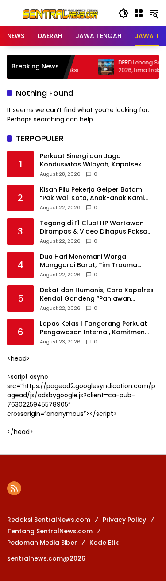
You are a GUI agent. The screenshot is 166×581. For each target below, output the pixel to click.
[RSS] (14, 488)
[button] (123, 13)
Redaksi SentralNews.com (48, 519)
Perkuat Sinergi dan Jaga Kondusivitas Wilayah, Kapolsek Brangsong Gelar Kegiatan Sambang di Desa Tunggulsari (91, 160)
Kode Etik (104, 542)
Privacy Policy (124, 519)
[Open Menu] (138, 13)
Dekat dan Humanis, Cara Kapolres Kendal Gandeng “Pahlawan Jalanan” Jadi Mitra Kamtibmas (97, 294)
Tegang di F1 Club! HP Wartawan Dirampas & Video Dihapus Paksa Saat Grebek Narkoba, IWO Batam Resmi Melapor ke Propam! (95, 227)
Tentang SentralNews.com (50, 531)
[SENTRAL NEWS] (58, 12)
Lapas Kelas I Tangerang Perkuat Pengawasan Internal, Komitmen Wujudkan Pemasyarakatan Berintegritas (93, 328)
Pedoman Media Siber (42, 542)
